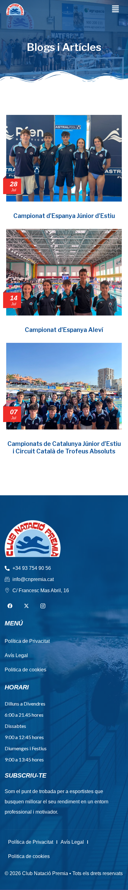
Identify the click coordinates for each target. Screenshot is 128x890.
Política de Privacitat (30, 842)
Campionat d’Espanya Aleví (64, 330)
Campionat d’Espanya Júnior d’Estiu (64, 216)
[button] (115, 9)
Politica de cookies (29, 856)
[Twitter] (26, 606)
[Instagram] (43, 606)
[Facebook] (10, 606)
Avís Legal (72, 842)
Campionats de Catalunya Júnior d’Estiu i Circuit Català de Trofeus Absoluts (64, 447)
